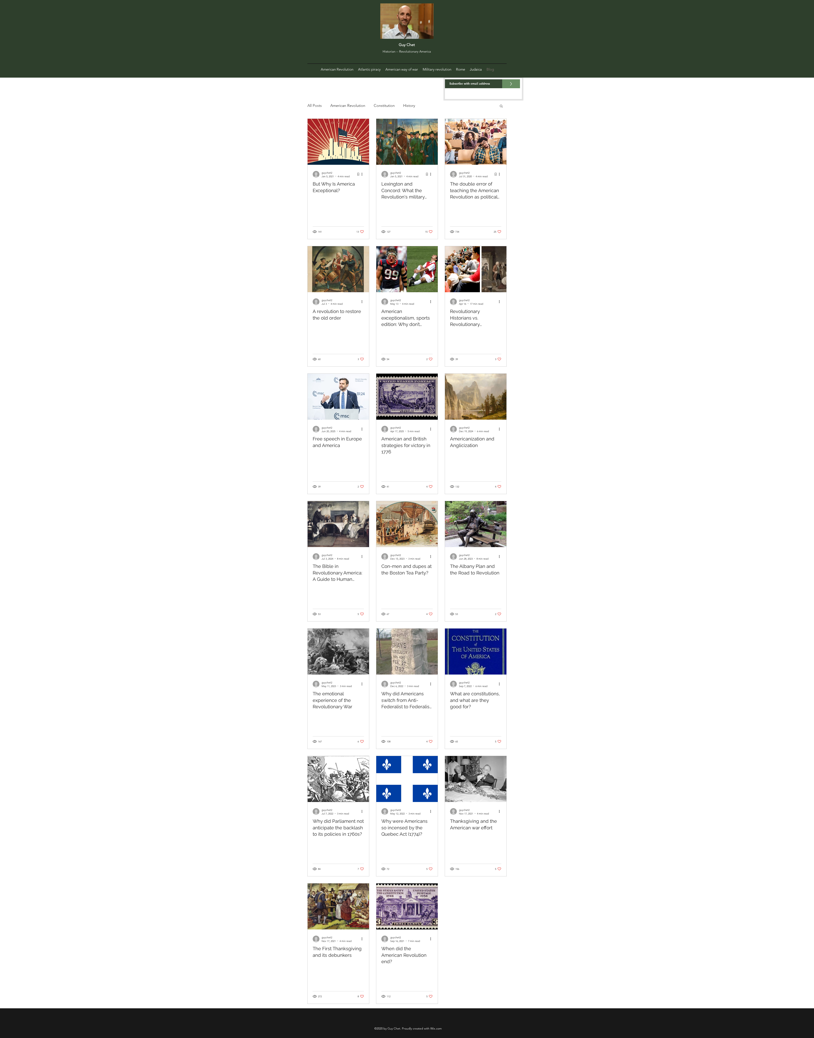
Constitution (384, 105)
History (409, 105)
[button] (501, 106)
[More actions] (363, 174)
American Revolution (347, 105)
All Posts (314, 105)
